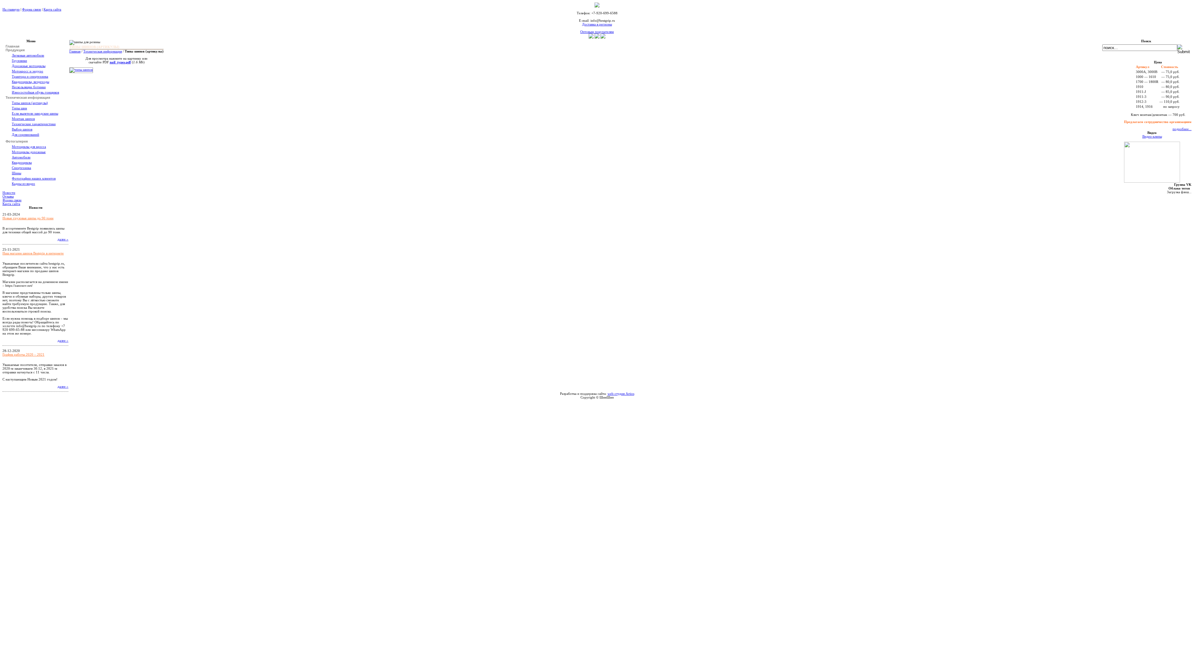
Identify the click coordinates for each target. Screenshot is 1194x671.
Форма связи (31, 9)
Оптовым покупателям (597, 32)
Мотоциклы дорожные (29, 152)
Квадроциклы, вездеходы (30, 82)
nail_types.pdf (120, 62)
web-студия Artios (621, 393)
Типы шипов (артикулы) (30, 103)
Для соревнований (25, 134)
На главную (11, 9)
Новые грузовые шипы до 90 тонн (27, 218)
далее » (63, 239)
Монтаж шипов (23, 119)
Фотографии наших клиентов (34, 178)
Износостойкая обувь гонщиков (35, 92)
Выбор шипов (22, 129)
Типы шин (19, 108)
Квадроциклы (22, 162)
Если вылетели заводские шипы (35, 113)
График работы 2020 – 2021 (23, 354)
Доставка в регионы (597, 24)
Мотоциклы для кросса (29, 146)
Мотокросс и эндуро (27, 71)
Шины (16, 173)
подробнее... (1182, 129)
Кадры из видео (23, 183)
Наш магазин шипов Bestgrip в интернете (33, 253)
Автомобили (21, 157)
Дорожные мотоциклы (28, 66)
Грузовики (19, 60)
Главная (75, 51)
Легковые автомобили (28, 55)
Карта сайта (52, 9)
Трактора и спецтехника (30, 76)
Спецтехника (21, 168)
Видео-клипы (1152, 136)
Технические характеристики (34, 124)
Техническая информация (102, 51)
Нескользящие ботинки (29, 87)
